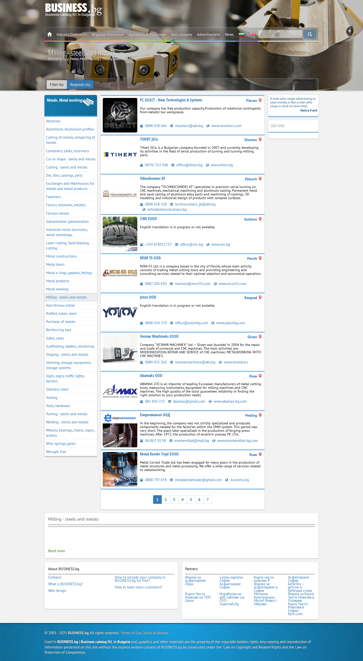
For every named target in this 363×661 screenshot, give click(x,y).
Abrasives (53, 121)
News (229, 34)
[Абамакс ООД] (120, 390)
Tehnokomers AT (152, 178)
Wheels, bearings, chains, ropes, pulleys (70, 433)
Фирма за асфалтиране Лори (195, 581)
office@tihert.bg (188, 165)
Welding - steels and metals (67, 422)
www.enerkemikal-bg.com (237, 440)
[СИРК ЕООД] (120, 233)
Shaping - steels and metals (67, 354)
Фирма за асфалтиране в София (265, 587)
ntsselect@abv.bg (188, 125)
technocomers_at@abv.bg (195, 204)
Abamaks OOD (151, 375)
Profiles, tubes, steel (61, 313)
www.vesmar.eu (235, 362)
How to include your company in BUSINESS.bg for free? (140, 579)
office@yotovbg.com (191, 323)
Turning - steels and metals (66, 414)
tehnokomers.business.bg (166, 209)
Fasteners (53, 196)
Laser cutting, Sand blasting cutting (67, 245)
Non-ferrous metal (60, 305)
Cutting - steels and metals (66, 167)
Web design (57, 590)
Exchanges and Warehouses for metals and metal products (70, 186)
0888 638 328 (155, 204)
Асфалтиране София (298, 579)
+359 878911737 (158, 244)
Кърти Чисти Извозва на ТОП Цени (198, 597)
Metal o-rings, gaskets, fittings (69, 272)
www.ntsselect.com (226, 125)
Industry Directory (70, 34)
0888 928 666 (155, 125)
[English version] (252, 34)
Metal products (57, 281)
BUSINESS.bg (78, 632)
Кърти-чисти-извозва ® (264, 579)
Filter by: (57, 84)
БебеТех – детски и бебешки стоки (300, 587)
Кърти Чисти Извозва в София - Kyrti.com (298, 609)
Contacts (54, 577)
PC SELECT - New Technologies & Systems (171, 100)
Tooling (51, 397)
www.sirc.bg (220, 244)
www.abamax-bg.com (230, 401)
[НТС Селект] (120, 115)
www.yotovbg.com (230, 323)
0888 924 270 (155, 323)
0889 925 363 (155, 362)
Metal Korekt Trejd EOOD (159, 454)
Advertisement (208, 34)
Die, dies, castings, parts (64, 175)
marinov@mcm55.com (192, 283)
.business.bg (239, 479)
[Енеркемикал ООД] (120, 429)
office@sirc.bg (191, 244)
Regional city (80, 84)
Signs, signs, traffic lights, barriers (65, 378)
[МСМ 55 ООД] (120, 272)
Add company (181, 34)
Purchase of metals (60, 321)
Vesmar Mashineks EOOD (159, 336)
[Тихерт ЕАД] (120, 154)
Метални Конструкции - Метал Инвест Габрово (265, 598)
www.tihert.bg (221, 165)
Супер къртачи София (231, 579)
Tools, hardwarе (58, 405)
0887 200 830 (155, 283)
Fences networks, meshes (66, 205)
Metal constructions (61, 256)
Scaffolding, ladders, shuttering (70, 346)
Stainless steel (57, 389)
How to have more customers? (138, 587)
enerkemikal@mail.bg (191, 440)
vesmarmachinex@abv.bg (194, 362)
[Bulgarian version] (241, 34)
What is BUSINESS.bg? (65, 584)
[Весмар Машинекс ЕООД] (120, 351)
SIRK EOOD (148, 218)
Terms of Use (131, 632)
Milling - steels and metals (66, 297)
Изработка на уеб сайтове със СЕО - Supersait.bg (232, 598)
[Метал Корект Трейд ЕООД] (120, 469)
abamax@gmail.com (188, 401)
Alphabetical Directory (145, 34)
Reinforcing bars (58, 329)
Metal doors (55, 264)
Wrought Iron (56, 451)
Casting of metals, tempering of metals (70, 140)
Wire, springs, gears (61, 443)
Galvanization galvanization (67, 221)
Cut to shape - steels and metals (71, 159)
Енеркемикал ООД (155, 414)
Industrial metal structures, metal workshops (67, 232)
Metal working (57, 289)
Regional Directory (106, 34)
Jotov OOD (148, 297)
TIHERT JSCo (149, 139)
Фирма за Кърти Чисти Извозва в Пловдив (301, 597)
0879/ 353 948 (156, 165)
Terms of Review (155, 632)
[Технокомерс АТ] (120, 193)
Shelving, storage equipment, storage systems (68, 365)
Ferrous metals (57, 213)
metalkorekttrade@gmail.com (198, 479)
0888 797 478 (155, 479)
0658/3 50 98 (155, 440)
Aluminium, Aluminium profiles (70, 129)
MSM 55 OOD (150, 258)
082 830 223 (154, 401)
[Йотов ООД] (120, 312)
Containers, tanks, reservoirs (67, 151)
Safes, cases (55, 338)
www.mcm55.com (232, 283)
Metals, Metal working (64, 100)
